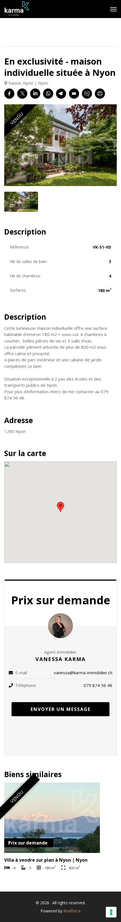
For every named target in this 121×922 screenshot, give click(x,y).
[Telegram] (61, 94)
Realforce (72, 911)
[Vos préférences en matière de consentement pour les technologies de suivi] (111, 912)
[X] (22, 94)
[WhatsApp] (48, 94)
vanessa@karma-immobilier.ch (83, 672)
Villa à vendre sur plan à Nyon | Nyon (46, 860)
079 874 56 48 (98, 685)
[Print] (100, 94)
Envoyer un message (61, 709)
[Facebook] (9, 94)
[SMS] (87, 94)
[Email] (74, 94)
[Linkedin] (35, 94)
